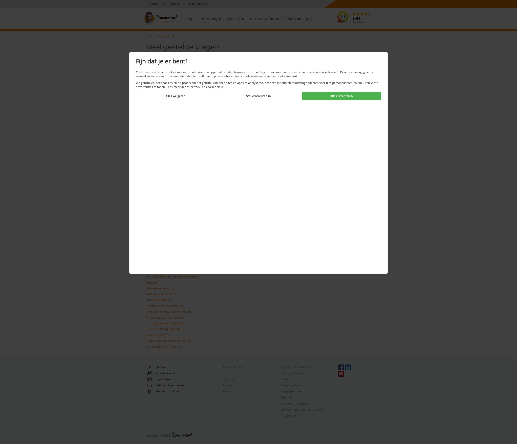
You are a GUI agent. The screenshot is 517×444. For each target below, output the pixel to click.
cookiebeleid (214, 87)
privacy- (195, 87)
